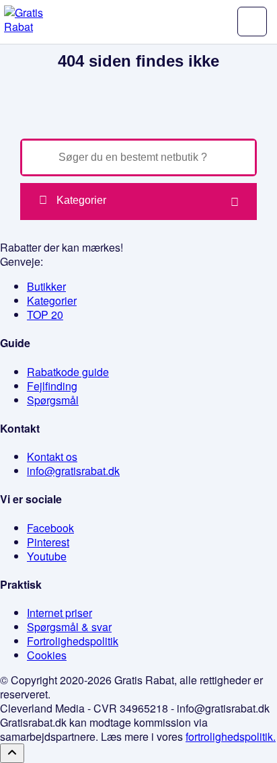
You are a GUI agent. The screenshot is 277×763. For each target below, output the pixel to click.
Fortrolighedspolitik (72, 641)
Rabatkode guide (68, 371)
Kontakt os (52, 456)
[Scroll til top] (12, 753)
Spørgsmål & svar (69, 626)
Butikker (46, 286)
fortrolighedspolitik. (231, 736)
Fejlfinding (52, 386)
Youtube (47, 556)
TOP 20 (45, 314)
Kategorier (81, 200)
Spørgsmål (53, 400)
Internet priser (59, 612)
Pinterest (48, 542)
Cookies (47, 655)
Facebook (50, 528)
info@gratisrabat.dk (73, 470)
